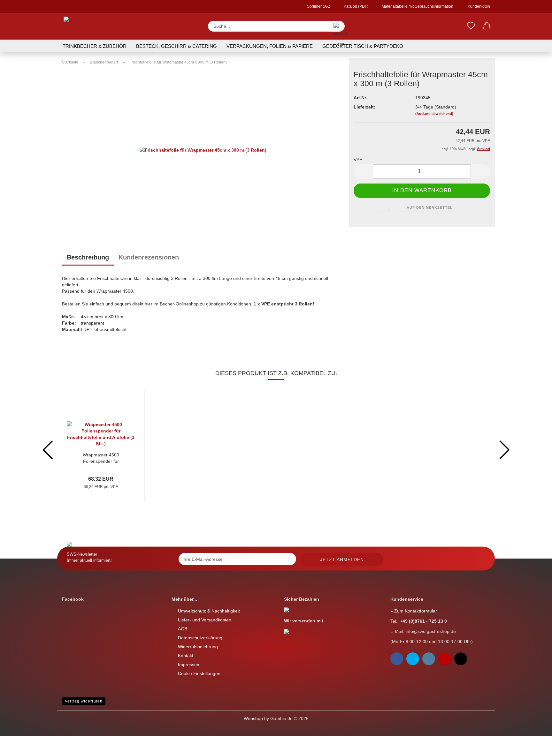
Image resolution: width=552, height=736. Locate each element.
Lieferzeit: (364, 106)
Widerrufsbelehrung (198, 646)
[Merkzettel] (471, 26)
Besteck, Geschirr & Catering (176, 46)
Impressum (189, 664)
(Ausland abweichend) (434, 114)
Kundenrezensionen (149, 257)
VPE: (359, 159)
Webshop (253, 718)
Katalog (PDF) (355, 6)
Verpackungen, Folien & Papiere (269, 46)
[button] (487, 26)
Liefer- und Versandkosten (204, 619)
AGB (182, 628)
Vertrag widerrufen (84, 701)
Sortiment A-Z (318, 6)
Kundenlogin (478, 6)
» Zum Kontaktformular (413, 610)
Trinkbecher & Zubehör (94, 46)
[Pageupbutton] (17, 726)
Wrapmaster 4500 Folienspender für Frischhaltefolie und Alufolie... (101, 458)
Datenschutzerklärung (200, 637)
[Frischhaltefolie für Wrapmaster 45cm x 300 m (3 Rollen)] (203, 149)
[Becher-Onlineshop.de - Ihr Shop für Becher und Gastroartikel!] (130, 26)
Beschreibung (88, 257)
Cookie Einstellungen (199, 673)
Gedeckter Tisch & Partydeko (362, 46)
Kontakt (185, 655)
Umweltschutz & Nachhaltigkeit (209, 610)
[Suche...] (337, 26)
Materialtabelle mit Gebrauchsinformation (417, 6)
